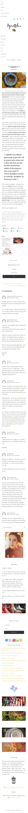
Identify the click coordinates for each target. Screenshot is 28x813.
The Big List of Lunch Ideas (8, 673)
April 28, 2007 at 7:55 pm (13, 321)
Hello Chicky (19, 810)
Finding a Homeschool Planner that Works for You (14, 680)
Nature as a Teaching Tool (8, 658)
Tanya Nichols (10, 477)
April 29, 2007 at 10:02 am (13, 362)
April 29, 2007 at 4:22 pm (13, 382)
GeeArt (7, 122)
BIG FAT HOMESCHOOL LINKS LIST (11, 655)
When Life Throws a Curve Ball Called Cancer (13, 678)
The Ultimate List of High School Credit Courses (13, 670)
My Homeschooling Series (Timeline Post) (12, 653)
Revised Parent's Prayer (7, 665)
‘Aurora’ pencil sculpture (10, 91)
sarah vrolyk (10, 513)
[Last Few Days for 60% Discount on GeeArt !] (7, 242)
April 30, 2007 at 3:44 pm (13, 514)
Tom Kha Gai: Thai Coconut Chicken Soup (12, 668)
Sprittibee (9, 381)
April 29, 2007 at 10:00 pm (13, 455)
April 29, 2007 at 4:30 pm (13, 433)
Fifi (7, 361)
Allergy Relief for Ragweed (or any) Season (12, 675)
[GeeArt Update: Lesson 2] (7, 251)
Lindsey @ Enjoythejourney (13, 296)
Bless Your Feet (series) (7, 663)
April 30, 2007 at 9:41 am (13, 479)
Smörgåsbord (14, 69)
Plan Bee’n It (16, 243)
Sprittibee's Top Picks (15, 797)
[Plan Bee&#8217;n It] (18, 240)
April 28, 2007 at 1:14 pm (12, 298)
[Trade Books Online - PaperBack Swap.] (14, 787)
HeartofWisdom (10, 320)
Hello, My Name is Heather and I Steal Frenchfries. (14, 660)
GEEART (9, 155)
